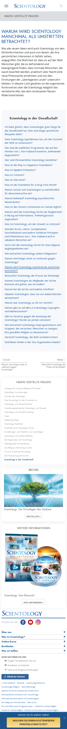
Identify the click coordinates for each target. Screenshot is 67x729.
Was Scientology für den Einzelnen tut (20, 400)
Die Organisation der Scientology (18, 439)
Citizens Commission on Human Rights (41, 710)
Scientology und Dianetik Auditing (19, 412)
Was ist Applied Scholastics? (20, 169)
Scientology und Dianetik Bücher (18, 404)
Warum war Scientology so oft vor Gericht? (29, 302)
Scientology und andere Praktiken (18, 435)
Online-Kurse (8, 641)
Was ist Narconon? (15, 179)
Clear (6, 416)
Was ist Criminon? (14, 174)
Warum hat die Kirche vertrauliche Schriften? (29, 289)
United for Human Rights (45, 706)
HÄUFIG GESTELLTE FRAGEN (33, 382)
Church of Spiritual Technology (17, 451)
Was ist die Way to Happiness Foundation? (29, 165)
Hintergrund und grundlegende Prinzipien (22, 388)
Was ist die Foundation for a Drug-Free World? (31, 184)
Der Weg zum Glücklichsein (13, 702)
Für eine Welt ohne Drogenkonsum (17, 706)
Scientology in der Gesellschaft (18, 459)
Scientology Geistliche (13, 423)
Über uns (6, 632)
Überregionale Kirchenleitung (16, 443)
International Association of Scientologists (20, 698)
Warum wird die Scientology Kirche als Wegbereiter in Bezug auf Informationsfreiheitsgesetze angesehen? (33, 215)
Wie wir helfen (9, 650)
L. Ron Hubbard (8, 683)
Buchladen (7, 646)
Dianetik (20, 683)
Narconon (31, 702)
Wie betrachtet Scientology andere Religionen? (31, 253)
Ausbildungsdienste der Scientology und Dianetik (25, 408)
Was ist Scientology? (13, 637)
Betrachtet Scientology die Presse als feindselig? (32, 275)
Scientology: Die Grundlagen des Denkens (28, 509)
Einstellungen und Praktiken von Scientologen (23, 431)
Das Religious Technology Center (18, 447)
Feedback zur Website (18, 665)
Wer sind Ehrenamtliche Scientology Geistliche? (31, 160)
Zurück (6, 359)
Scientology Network (35, 683)
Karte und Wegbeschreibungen (22, 669)
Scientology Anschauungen (16, 392)
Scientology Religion (10, 687)
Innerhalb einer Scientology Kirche (19, 427)
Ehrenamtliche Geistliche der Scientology (19, 694)
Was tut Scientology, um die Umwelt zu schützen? (32, 224)
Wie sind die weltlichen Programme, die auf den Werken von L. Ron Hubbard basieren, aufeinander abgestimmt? (33, 151)
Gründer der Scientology (14, 396)
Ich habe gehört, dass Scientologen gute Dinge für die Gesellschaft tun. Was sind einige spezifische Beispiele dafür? (33, 130)
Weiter (60, 359)
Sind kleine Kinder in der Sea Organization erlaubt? (33, 342)
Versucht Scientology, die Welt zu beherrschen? (31, 337)
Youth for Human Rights (12, 710)
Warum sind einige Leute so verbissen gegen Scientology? (14, 367)
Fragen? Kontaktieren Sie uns (21, 660)
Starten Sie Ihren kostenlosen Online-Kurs (20, 690)
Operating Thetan (11, 420)
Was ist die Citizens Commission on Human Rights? (33, 206)
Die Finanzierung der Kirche (16, 455)
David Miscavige (28, 687)
